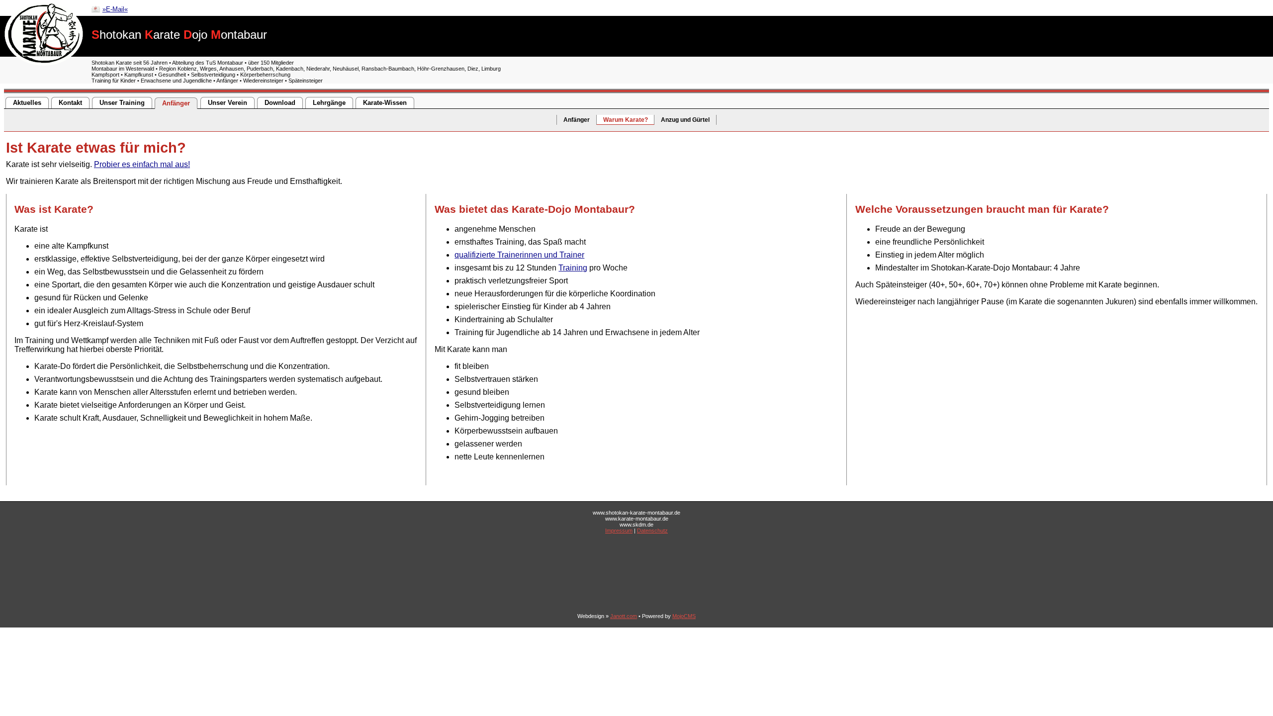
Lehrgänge (329, 102)
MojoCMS (684, 616)
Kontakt (70, 102)
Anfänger (176, 103)
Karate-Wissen (385, 102)
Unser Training (122, 102)
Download (280, 102)
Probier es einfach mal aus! (142, 164)
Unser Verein (227, 102)
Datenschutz (652, 531)
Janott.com (623, 616)
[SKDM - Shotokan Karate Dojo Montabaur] (44, 63)
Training (572, 268)
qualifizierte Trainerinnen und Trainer (519, 255)
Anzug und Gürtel (685, 120)
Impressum (619, 531)
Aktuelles (27, 102)
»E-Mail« (115, 9)
